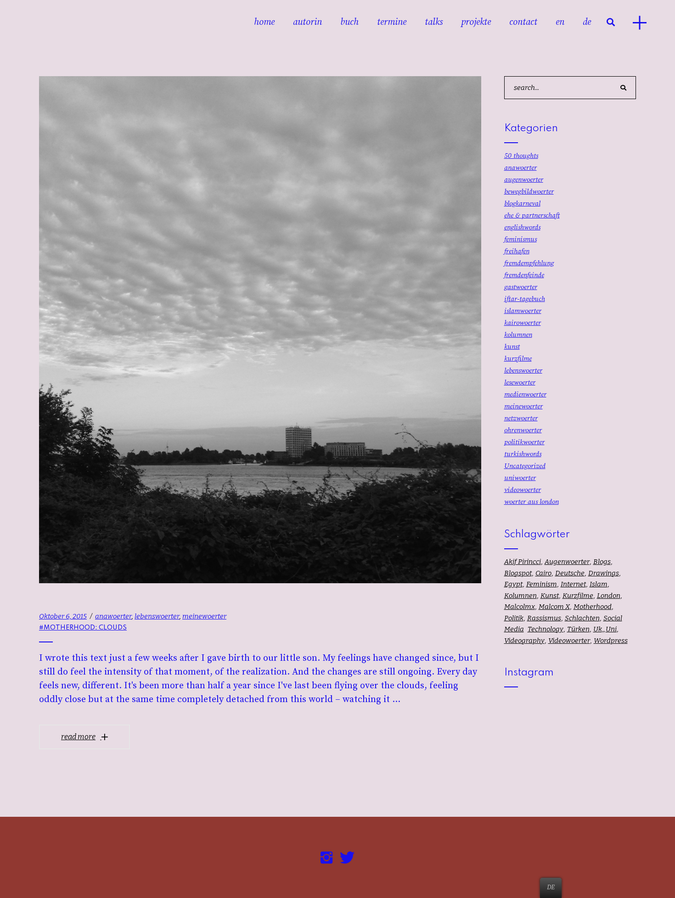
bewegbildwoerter (529, 191)
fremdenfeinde (524, 275)
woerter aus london (531, 501)
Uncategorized (525, 466)
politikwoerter (524, 442)
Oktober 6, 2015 (63, 616)
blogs (602, 562)
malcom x (554, 606)
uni (611, 629)
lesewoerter (519, 382)
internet (573, 584)
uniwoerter (520, 478)
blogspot (518, 573)
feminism (541, 584)
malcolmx (519, 606)
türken (578, 629)
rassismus (544, 618)
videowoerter (522, 489)
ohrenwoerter (523, 430)
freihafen (516, 251)
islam (599, 584)
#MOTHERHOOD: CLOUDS (83, 628)
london (608, 595)
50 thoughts (521, 155)
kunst (512, 346)
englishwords (522, 227)
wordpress (611, 640)
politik (513, 618)
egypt (513, 584)
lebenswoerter (157, 616)
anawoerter (113, 616)
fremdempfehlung (529, 263)
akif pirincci (522, 562)
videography (524, 640)
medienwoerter (525, 394)
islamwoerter (522, 311)
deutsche (570, 573)
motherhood (593, 606)
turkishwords (522, 454)
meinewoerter (204, 616)
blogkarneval (522, 203)
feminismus (520, 239)
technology (545, 629)
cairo (543, 573)
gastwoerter (520, 287)
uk (597, 629)
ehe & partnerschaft (532, 215)
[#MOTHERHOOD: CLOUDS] (260, 329)
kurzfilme (518, 358)
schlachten (582, 618)
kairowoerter (522, 322)
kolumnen (518, 334)
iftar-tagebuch (524, 299)
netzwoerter (521, 418)
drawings (603, 573)
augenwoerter (523, 179)
